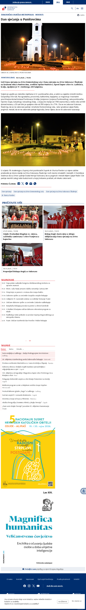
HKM (48, 2)
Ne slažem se (77, 601)
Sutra (11, 349)
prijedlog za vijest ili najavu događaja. (44, 569)
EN (78, 8)
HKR (68, 2)
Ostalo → (20, 349)
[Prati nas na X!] (33, 586)
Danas (3, 349)
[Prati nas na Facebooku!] (24, 586)
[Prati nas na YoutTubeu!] (38, 586)
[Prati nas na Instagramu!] (29, 586)
